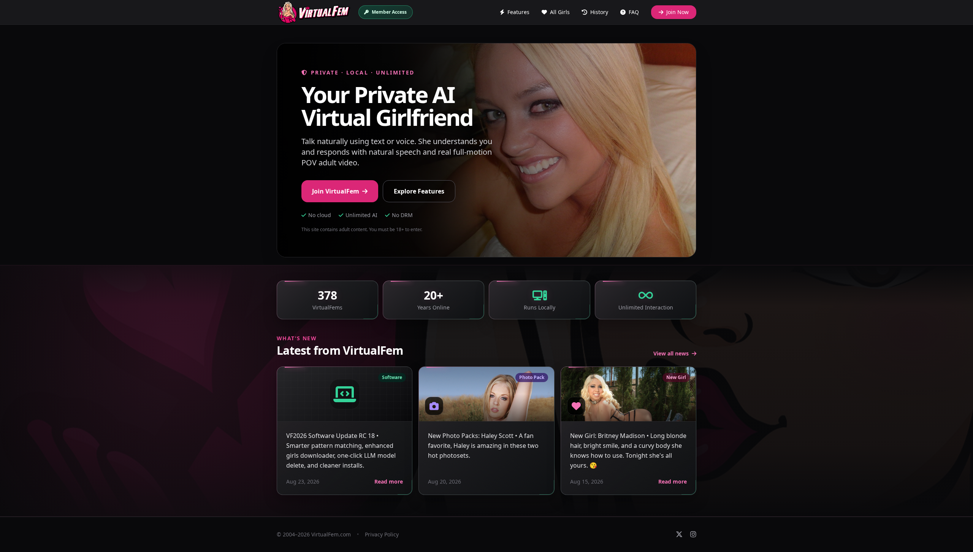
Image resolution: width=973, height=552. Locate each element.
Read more (388, 481)
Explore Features (419, 191)
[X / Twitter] (679, 534)
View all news (671, 353)
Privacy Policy (382, 534)
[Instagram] (693, 534)
